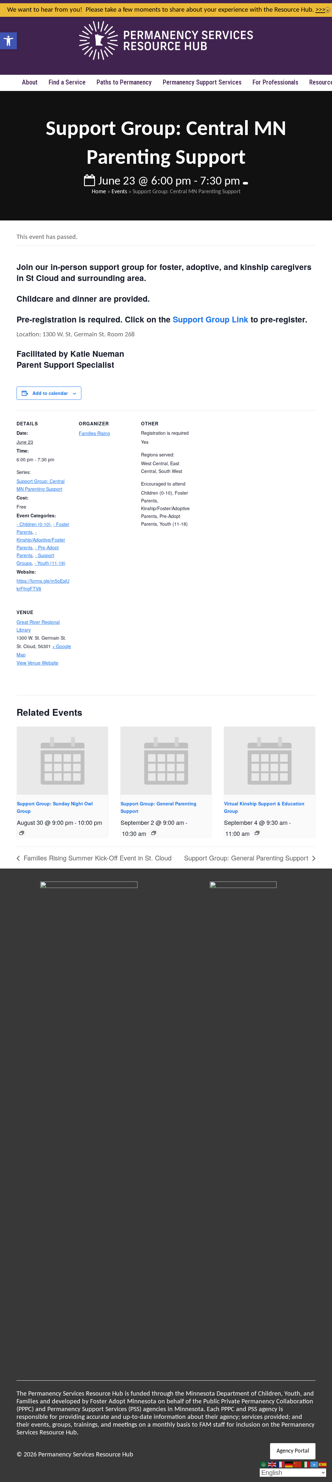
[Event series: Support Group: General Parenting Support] (153, 833)
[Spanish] (323, 1464)
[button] (8, 40)
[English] (272, 1464)
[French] (281, 1464)
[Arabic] (264, 1464)
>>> (320, 9)
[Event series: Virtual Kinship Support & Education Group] (257, 833)
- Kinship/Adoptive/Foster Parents (41, 540)
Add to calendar (50, 393)
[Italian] (306, 1464)
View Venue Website (37, 662)
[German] (289, 1464)
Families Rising (94, 433)
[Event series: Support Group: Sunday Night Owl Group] (21, 833)
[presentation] (62, 761)
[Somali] (314, 1464)
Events (119, 192)
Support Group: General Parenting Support (247, 857)
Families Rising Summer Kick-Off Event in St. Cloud (97, 857)
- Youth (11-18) (49, 563)
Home (99, 192)
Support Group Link (210, 319)
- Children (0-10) (34, 524)
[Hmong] (297, 1464)
